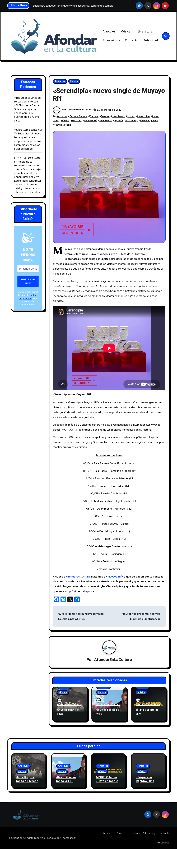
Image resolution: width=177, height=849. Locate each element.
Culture (94, 116)
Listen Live (143, 116)
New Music (105, 120)
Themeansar (68, 838)
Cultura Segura (78, 116)
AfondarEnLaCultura (80, 109)
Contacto (131, 40)
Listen (130, 116)
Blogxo (51, 838)
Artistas (62, 116)
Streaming (110, 40)
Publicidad (150, 40)
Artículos (109, 31)
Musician (76, 120)
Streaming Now (149, 120)
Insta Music (118, 116)
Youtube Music (62, 124)
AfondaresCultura (78, 577)
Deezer (105, 116)
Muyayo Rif (90, 120)
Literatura (145, 31)
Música (126, 31)
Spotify (118, 120)
